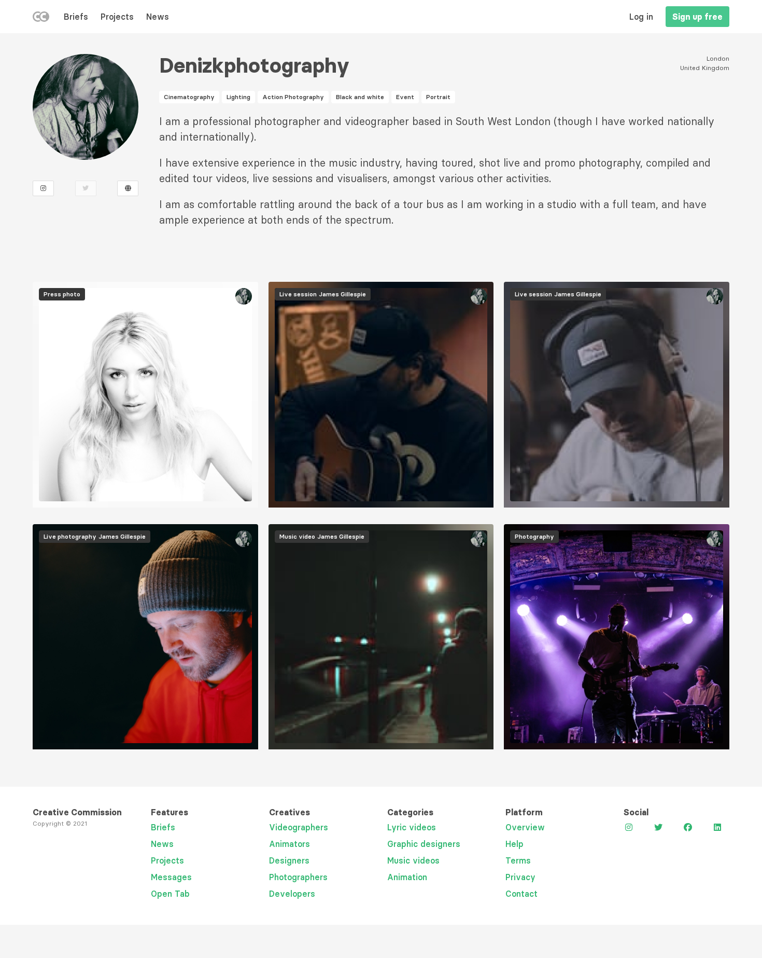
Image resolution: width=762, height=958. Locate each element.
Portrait (438, 97)
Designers (289, 860)
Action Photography (293, 97)
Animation (407, 877)
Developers (292, 893)
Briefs (76, 16)
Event (405, 97)
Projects (117, 16)
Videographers (298, 827)
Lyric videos (411, 827)
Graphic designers (423, 844)
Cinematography (189, 97)
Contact (521, 893)
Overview (525, 827)
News (157, 16)
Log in (641, 16)
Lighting (238, 97)
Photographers (298, 877)
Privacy (520, 877)
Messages (171, 877)
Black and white (360, 97)
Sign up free (697, 16)
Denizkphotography (254, 65)
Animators (289, 844)
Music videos (413, 860)
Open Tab (170, 893)
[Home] (41, 18)
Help (514, 844)
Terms (518, 860)
